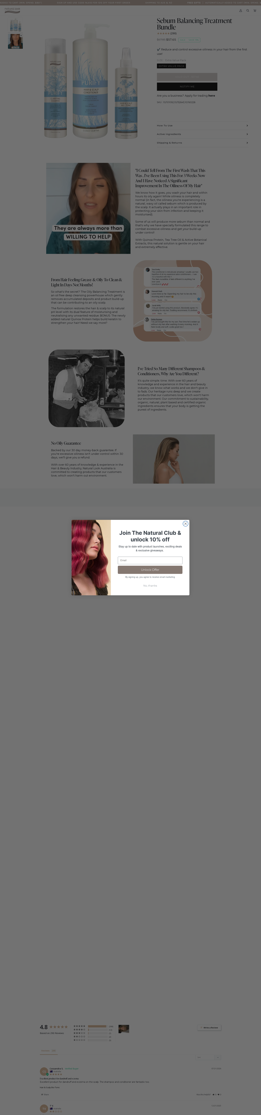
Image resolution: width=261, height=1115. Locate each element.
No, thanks (150, 585)
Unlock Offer (150, 570)
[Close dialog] (185, 523)
